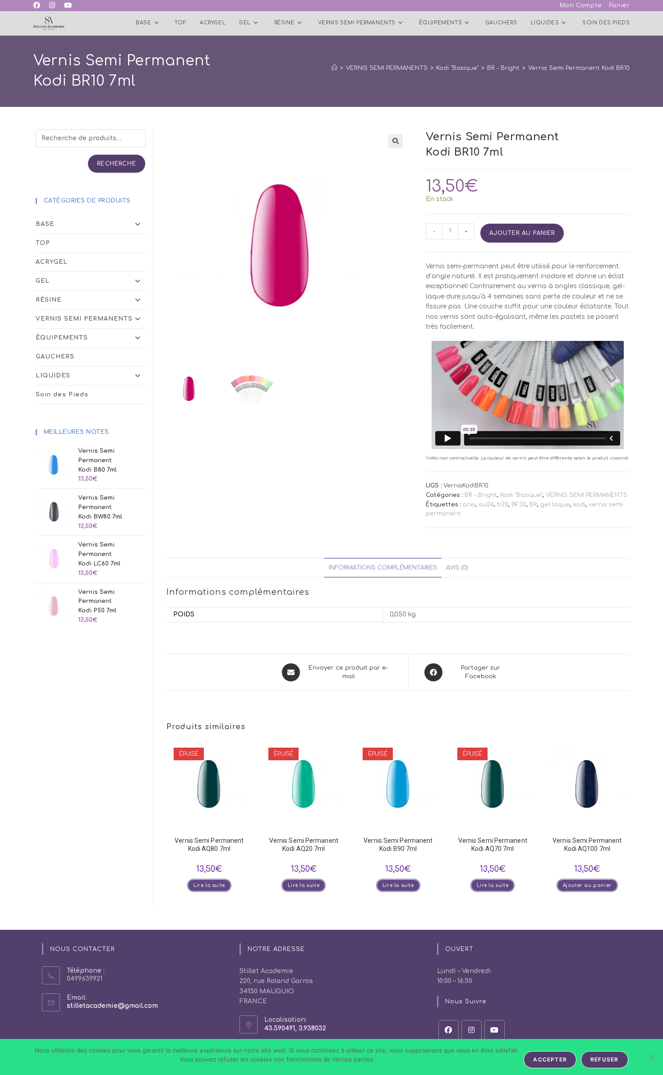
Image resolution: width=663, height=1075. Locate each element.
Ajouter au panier (522, 233)
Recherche (116, 164)
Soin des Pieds (62, 394)
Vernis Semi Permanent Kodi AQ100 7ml (587, 844)
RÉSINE (48, 300)
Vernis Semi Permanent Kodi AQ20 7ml (303, 844)
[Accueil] (334, 68)
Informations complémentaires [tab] (383, 568)
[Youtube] (494, 1030)
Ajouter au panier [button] (587, 885)
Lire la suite (209, 885)
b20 (502, 504)
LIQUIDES (53, 375)
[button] (395, 141)
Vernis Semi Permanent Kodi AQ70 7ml (492, 844)
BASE (45, 224)
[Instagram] (471, 1030)
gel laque (555, 504)
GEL (43, 281)
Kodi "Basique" (521, 495)
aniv (469, 504)
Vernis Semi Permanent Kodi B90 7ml (398, 844)
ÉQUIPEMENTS (62, 338)
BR (533, 504)
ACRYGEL (52, 262)
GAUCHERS (55, 357)
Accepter (550, 1059)
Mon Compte (581, 5)
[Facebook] (448, 1030)
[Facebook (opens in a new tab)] (39, 5)
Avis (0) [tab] (457, 568)
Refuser (604, 1059)
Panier (619, 5)
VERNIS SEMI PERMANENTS (586, 495)
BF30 (518, 504)
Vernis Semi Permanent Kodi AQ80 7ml (209, 844)
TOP (43, 243)
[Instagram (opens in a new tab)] (52, 5)
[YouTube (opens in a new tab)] (68, 5)
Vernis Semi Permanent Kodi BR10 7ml (585, 68)
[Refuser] (651, 1056)
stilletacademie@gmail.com (112, 1005)
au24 (486, 504)
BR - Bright (481, 495)
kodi (579, 504)
